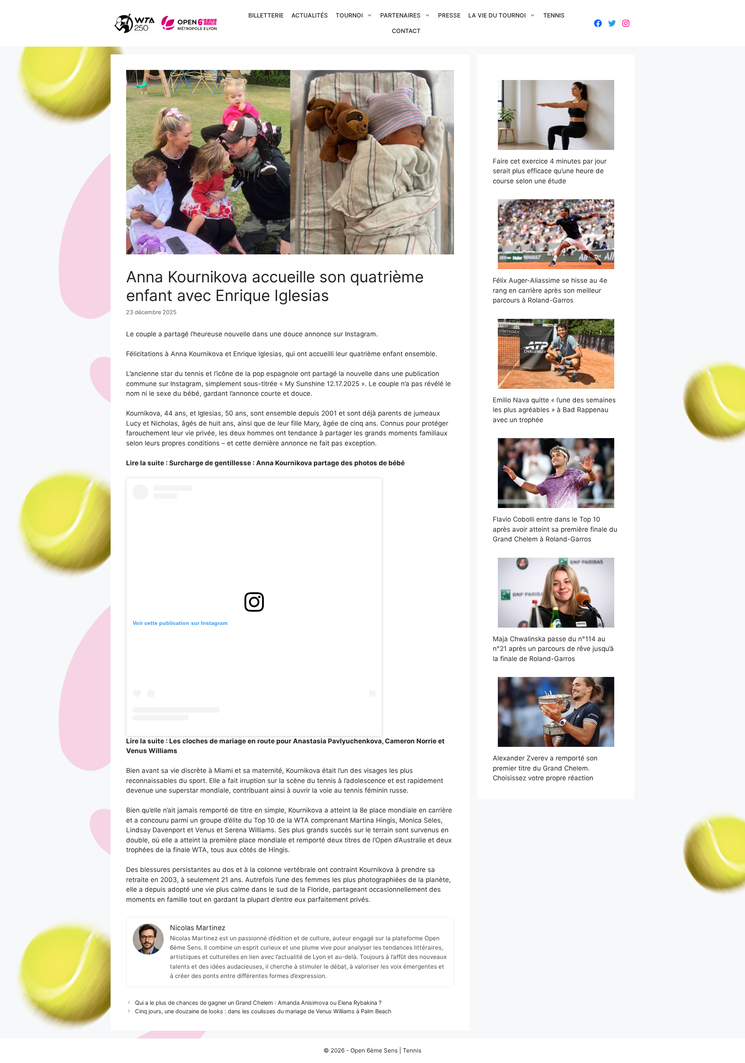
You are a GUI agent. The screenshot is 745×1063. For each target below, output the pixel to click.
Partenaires (400, 15)
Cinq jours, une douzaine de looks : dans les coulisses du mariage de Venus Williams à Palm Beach (263, 1011)
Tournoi (349, 15)
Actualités (309, 15)
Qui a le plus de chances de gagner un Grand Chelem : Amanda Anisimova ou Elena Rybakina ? (258, 1002)
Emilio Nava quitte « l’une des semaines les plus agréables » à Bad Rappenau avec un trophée (554, 410)
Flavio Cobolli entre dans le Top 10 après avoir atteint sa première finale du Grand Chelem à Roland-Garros (555, 529)
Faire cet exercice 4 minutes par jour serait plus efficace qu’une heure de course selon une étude (549, 171)
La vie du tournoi (497, 15)
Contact (406, 31)
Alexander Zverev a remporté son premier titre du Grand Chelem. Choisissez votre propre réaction (545, 768)
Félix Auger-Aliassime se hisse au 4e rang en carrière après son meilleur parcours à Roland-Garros (550, 290)
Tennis (554, 15)
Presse (449, 15)
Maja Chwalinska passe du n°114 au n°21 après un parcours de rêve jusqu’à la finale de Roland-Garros (553, 649)
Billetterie (266, 15)
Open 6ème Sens (374, 1050)
